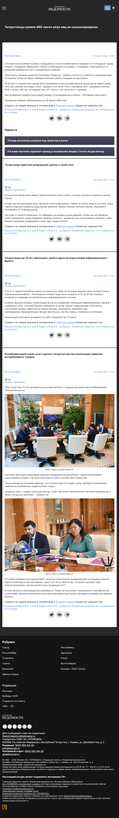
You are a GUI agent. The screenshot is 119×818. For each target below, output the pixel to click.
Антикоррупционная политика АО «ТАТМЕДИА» (25, 793)
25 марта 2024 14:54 (103, 56)
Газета (6, 663)
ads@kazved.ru (11, 754)
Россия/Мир (9, 652)
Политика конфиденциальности (18, 788)
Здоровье (66, 652)
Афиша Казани (10, 674)
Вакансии (7, 668)
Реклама (7, 691)
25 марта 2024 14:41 (103, 180)
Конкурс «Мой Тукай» (73, 668)
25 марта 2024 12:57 (103, 276)
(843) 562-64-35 (34, 751)
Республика (12, 55)
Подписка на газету (13, 701)
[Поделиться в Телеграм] (67, 118)
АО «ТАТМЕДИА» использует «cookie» (21, 784)
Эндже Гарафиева (15, 189)
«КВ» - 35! (8, 706)
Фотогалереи (68, 663)
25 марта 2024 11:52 (103, 372)
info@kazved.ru (11, 748)
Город (5, 647)
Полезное (7, 658)
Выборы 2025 (10, 695)
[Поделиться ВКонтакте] (59, 118)
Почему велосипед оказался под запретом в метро (38, 140)
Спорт (64, 658)
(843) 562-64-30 (24, 745)
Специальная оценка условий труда (20, 791)
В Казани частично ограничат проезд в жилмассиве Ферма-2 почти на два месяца (56, 151)
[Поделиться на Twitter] (52, 118)
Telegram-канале (65, 105)
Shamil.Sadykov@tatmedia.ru (18, 736)
